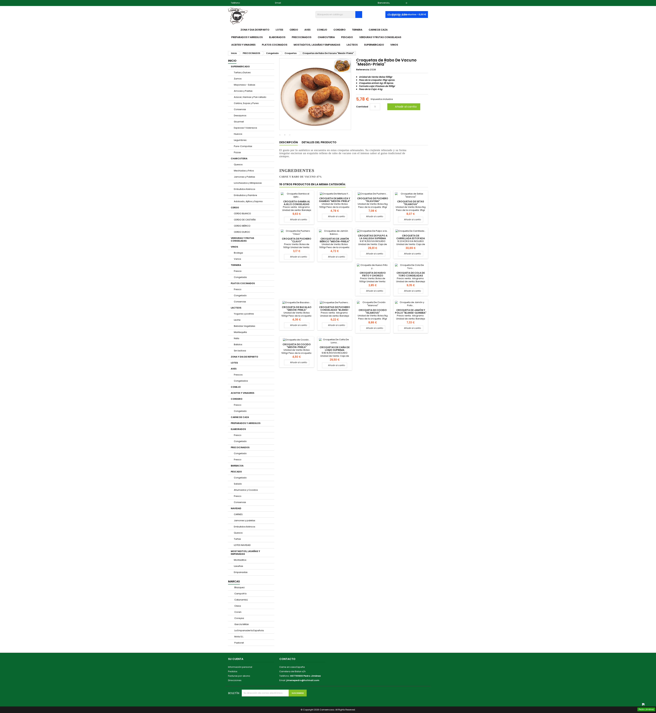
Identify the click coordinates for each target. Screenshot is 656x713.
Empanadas (241, 572)
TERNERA (357, 29)
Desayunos (240, 115)
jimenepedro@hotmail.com (297, 2)
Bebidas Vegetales (244, 326)
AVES (307, 29)
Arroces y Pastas (243, 91)
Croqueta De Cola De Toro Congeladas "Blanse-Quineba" (411, 275)
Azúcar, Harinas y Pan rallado (250, 97)
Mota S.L (238, 636)
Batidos (238, 344)
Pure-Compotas (243, 146)
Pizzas (237, 152)
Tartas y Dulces (242, 72)
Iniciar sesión (398, 2)
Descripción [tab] (288, 142)
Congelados (241, 380)
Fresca (237, 271)
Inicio (232, 61)
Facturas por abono (239, 675)
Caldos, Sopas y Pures (246, 103)
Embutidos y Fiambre (245, 195)
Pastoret (239, 642)
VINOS (394, 44)
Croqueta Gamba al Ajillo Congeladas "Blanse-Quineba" (296, 204)
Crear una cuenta (418, 2)
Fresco (237, 289)
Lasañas (238, 566)
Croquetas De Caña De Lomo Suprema (335, 349)
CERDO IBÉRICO (242, 225)
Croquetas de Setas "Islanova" (410, 203)
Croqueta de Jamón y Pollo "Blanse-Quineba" (410, 311)
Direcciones (234, 680)
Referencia (362, 69)
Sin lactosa (240, 350)
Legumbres (240, 140)
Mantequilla (240, 332)
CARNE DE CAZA (378, 29)
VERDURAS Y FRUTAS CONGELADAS (380, 37)
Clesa (237, 605)
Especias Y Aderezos (245, 127)
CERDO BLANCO (242, 213)
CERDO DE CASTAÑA (245, 219)
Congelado (240, 295)
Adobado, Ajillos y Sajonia (248, 201)
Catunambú (241, 599)
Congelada (240, 277)
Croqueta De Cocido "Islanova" (373, 311)
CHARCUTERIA (326, 37)
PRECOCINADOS (301, 37)
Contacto (287, 659)
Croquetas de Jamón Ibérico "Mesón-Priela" (335, 240)
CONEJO (322, 29)
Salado (238, 483)
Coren (237, 612)
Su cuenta (235, 659)
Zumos (238, 78)
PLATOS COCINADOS (274, 44)
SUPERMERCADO (374, 44)
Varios (237, 259)
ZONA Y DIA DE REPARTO (255, 29)
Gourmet (239, 121)
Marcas (234, 581)
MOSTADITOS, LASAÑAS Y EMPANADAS (317, 44)
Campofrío (240, 593)
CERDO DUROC (242, 232)
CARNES (238, 514)
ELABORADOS (277, 37)
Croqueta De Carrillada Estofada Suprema (410, 238)
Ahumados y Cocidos (246, 490)
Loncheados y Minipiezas (248, 183)
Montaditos (240, 560)
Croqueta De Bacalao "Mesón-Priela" (296, 308)
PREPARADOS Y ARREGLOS (247, 37)
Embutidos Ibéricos (244, 189)
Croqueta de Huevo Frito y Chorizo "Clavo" (373, 275)
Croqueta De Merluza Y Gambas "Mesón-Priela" (334, 200)
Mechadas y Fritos (244, 170)
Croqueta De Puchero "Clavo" (296, 240)
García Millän (241, 624)
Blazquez (239, 587)
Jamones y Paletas (244, 176)
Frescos (238, 374)
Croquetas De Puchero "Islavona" (372, 200)
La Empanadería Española (249, 630)
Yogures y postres (244, 313)
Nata (236, 338)
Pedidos (232, 671)
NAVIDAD (236, 508)
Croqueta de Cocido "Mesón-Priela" (297, 346)
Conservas (240, 109)
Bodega (238, 252)
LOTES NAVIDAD (242, 545)
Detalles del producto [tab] (319, 142)
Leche (237, 319)
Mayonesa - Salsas (244, 84)
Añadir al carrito (403, 107)
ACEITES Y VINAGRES (243, 44)
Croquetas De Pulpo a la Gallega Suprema (372, 237)
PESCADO (347, 37)
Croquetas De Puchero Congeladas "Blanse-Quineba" (334, 309)
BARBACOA (237, 465)
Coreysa (239, 618)
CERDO (294, 29)
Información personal (240, 667)
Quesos (238, 164)
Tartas (237, 539)
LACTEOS (352, 44)
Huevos (238, 134)
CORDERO (339, 29)
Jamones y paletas (244, 520)
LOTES (279, 29)
